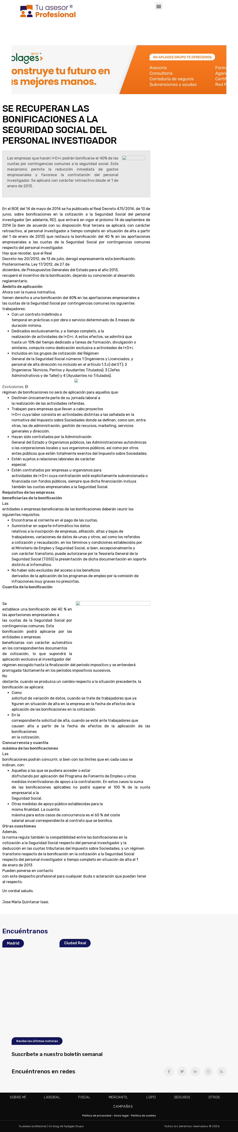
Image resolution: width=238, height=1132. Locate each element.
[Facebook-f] (169, 1071)
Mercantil (118, 1097)
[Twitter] (182, 1071)
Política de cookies (143, 1115)
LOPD (151, 1097)
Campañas (123, 1106)
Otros (214, 1097)
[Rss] (221, 1071)
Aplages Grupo (74, 1126)
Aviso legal (121, 1115)
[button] (158, 6)
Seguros (182, 1097)
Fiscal (84, 1097)
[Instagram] (208, 1071)
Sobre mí (18, 1097)
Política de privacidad (96, 1115)
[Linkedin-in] (195, 1071)
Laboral (52, 1097)
